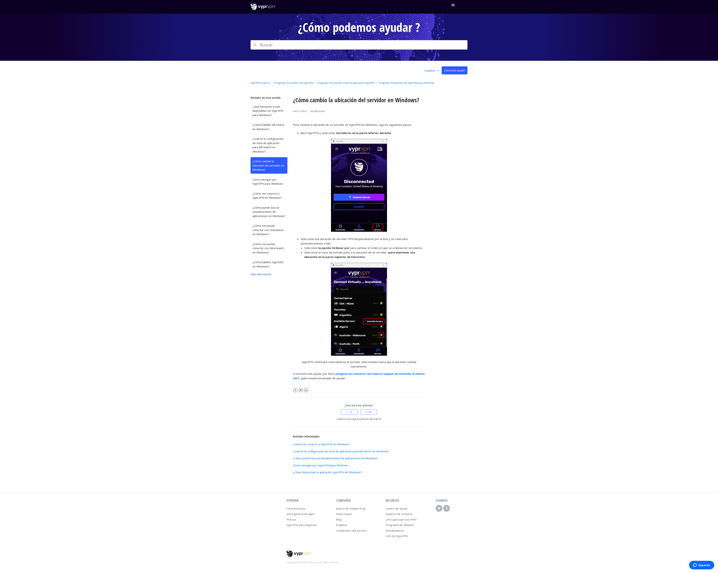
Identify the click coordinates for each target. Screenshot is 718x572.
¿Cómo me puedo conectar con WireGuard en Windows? (267, 248)
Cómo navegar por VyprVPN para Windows (267, 182)
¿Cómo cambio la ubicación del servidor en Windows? (268, 165)
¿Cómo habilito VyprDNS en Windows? (267, 264)
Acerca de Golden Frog (350, 508)
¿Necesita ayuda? (454, 70)
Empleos (341, 525)
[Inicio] (263, 9)
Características (296, 508)
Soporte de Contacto (399, 514)
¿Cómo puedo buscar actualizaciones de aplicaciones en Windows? (269, 212)
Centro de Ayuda (396, 508)
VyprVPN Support (260, 82)
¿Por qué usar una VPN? (401, 519)
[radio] (349, 412)
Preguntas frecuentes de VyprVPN (293, 82)
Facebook (295, 390)
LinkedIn (306, 390)
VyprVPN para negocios (301, 525)
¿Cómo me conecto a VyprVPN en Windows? (267, 196)
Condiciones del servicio (351, 530)
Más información (261, 274)
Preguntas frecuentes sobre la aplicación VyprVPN (346, 82)
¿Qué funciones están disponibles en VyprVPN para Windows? (267, 111)
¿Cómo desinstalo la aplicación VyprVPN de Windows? (327, 472)
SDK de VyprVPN (397, 536)
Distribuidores (395, 530)
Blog (339, 519)
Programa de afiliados (400, 525)
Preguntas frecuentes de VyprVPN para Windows (407, 82)
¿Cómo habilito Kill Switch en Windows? (268, 127)
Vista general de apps (300, 514)
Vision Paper (344, 514)
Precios (291, 519)
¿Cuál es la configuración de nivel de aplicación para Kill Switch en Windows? (267, 145)
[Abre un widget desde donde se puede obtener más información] (701, 565)
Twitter (300, 390)
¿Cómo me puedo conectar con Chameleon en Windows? (268, 230)
